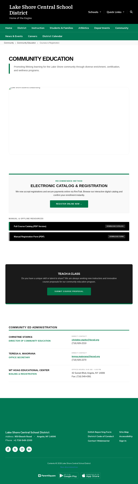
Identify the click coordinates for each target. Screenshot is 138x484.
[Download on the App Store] (90, 476)
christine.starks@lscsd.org (85, 340)
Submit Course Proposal (69, 291)
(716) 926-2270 (79, 360)
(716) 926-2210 (79, 343)
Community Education (26, 42)
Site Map (124, 432)
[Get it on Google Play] (68, 476)
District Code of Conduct (101, 436)
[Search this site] (131, 12)
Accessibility (126, 436)
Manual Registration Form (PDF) (69, 236)
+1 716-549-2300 (23, 440)
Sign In (122, 440)
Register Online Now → (69, 204)
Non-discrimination (69, 467)
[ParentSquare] (46, 476)
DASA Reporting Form (99, 432)
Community (9, 42)
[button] (94, 12)
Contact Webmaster (99, 440)
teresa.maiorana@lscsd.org (86, 356)
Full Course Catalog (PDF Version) (69, 226)
